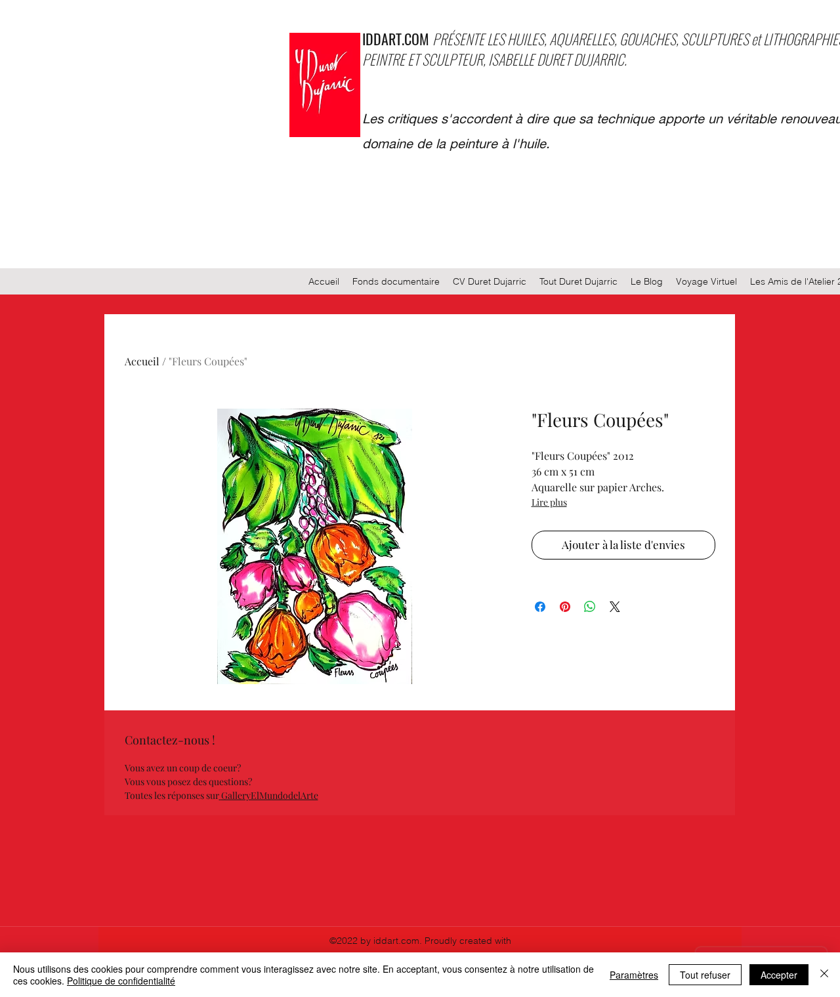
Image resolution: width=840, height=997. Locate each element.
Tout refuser (705, 974)
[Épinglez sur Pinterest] (565, 607)
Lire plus (549, 502)
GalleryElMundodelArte (269, 795)
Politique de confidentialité (121, 980)
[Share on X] (615, 607)
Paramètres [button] (634, 974)
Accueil (142, 361)
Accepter (779, 974)
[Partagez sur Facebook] (540, 607)
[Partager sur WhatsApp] (590, 607)
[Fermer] (824, 975)
